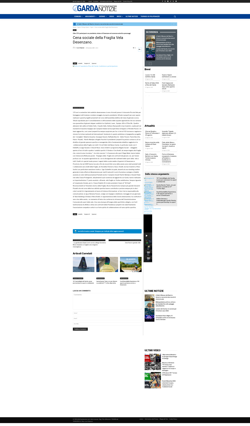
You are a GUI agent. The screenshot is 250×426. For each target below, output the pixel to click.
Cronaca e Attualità (78, 278)
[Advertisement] (148, 8)
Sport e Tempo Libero (83, 27)
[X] (173, 1)
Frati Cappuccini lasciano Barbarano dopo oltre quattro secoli (168, 86)
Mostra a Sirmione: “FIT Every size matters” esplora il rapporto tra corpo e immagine (169, 366)
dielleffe (80, 63)
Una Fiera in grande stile (132, 243)
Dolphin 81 (87, 63)
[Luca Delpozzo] (74, 48)
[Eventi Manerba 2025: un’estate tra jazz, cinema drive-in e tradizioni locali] (153, 384)
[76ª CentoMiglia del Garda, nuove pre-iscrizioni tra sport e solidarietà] (83, 264)
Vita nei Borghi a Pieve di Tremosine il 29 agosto (152, 133)
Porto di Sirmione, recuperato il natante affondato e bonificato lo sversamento (169, 158)
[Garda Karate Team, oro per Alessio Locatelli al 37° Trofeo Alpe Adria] (107, 264)
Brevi (147, 69)
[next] (175, 24)
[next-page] (150, 63)
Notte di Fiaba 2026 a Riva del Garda (152, 84)
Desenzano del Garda (78, 107)
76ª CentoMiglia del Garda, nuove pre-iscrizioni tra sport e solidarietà (166, 180)
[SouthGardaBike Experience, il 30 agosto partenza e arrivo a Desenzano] (131, 264)
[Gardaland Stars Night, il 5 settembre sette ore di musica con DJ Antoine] (150, 57)
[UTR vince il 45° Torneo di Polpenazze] (153, 376)
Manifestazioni (100, 278)
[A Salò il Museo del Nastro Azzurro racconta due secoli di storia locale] (150, 38)
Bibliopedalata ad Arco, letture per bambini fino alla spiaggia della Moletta (165, 44)
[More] (93, 57)
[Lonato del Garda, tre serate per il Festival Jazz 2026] (150, 51)
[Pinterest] (84, 57)
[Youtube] (176, 1)
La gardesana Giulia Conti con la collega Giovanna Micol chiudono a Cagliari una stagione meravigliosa (89, 245)
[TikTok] (171, 1)
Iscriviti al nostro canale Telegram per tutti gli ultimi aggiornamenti (101, 231)
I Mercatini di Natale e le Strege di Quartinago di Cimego (169, 356)
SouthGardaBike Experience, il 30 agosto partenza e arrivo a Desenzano (129, 283)
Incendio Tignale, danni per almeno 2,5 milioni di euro (169, 133)
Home (74, 27)
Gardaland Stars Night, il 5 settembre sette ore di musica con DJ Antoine (164, 57)
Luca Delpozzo (80, 48)
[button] (174, 16)
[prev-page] (147, 63)
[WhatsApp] (88, 57)
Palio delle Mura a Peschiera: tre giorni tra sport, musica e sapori (169, 145)
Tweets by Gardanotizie (153, 208)
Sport (91, 27)
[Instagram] (165, 1)
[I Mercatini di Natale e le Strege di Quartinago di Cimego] (153, 358)
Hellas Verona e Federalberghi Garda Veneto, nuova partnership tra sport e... (166, 201)
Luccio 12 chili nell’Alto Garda (150, 76)
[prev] (172, 24)
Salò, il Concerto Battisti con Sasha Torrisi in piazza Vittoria (151, 157)
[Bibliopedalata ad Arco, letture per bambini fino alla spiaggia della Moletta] (150, 45)
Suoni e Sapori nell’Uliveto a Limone (169, 76)
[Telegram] (168, 1)
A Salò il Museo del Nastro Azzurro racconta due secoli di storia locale (100, 24)
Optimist (94, 63)
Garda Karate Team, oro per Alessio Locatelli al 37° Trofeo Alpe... (166, 186)
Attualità (150, 125)
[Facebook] (162, 1)
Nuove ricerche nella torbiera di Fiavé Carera (152, 144)
